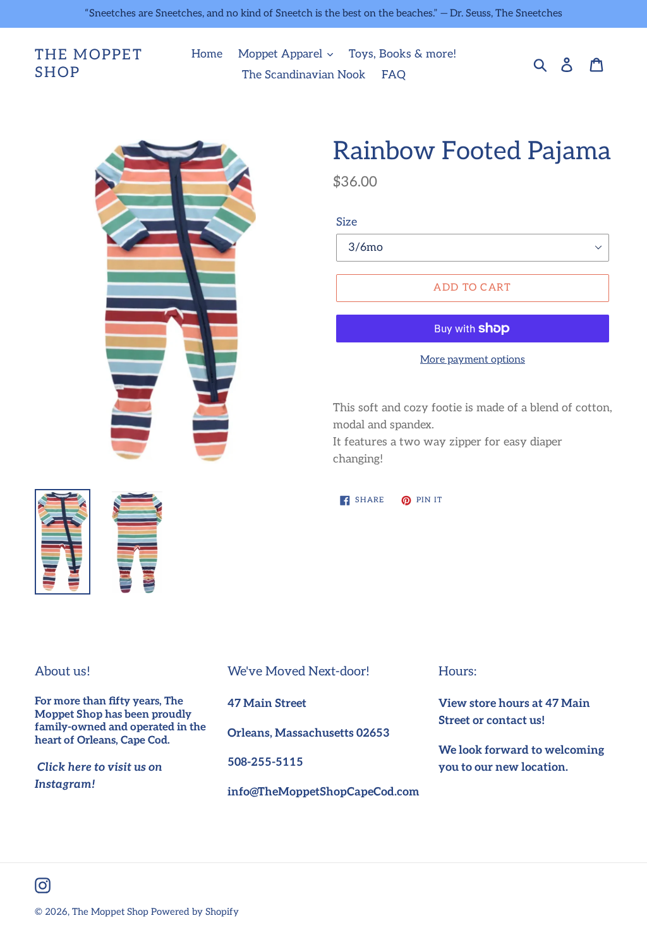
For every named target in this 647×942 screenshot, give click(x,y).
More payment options (472, 360)
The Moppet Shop (89, 64)
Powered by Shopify (195, 911)
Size (346, 222)
